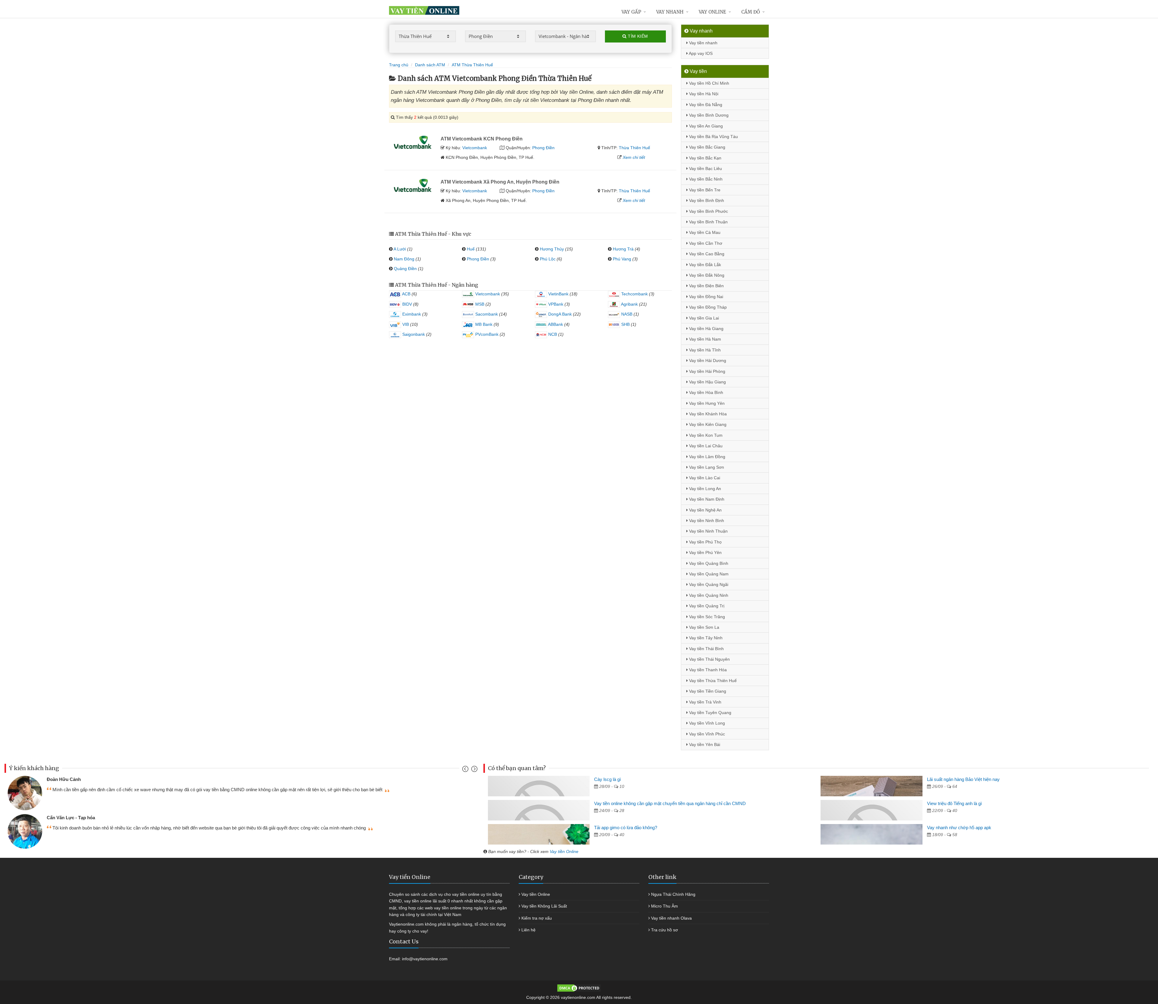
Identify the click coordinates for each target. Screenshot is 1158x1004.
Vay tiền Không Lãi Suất (544, 906)
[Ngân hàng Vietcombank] (413, 142)
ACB (405, 293)
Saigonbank (413, 334)
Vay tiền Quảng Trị (706, 605)
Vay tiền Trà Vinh (704, 702)
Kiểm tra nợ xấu (536, 918)
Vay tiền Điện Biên (706, 285)
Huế (471, 249)
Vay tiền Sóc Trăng (706, 616)
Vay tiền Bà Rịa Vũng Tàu (713, 136)
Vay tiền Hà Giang (705, 328)
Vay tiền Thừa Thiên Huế (712, 680)
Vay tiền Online (564, 851)
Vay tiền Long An (704, 488)
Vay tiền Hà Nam (704, 339)
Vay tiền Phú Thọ (705, 542)
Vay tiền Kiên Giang (707, 424)
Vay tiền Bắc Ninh (705, 179)
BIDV (406, 304)
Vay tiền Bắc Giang (706, 147)
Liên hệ (528, 929)
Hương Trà (623, 249)
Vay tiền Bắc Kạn (704, 158)
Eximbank (411, 314)
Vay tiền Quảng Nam (708, 573)
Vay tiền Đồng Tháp (707, 307)
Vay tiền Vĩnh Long (706, 723)
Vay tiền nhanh (702, 42)
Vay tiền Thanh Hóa (707, 669)
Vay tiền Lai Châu (705, 445)
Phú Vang (622, 259)
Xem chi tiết (634, 157)
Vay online (712, 12)
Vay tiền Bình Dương (708, 115)
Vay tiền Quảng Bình (708, 563)
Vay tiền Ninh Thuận (708, 531)
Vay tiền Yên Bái (704, 744)
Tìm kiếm (637, 36)
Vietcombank (474, 147)
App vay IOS (700, 53)
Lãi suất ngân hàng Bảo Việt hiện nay (963, 779)
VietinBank (557, 293)
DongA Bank (559, 314)
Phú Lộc (547, 259)
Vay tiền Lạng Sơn (706, 467)
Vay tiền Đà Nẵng (705, 104)
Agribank (629, 304)
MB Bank (483, 324)
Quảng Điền (405, 268)
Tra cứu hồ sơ (664, 929)
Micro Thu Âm (664, 906)
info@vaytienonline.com (425, 958)
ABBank (555, 324)
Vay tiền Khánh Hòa (707, 413)
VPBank (555, 304)
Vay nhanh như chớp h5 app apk (959, 827)
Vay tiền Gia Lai (703, 318)
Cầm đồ (750, 12)
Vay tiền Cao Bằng (706, 253)
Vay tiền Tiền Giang (707, 691)
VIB (405, 324)
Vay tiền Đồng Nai (705, 296)
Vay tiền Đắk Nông (706, 275)
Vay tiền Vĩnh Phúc (706, 734)
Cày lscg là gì (607, 779)
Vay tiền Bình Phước (708, 211)
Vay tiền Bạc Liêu (705, 168)
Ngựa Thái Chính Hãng (673, 894)
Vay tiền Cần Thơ (705, 243)
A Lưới (400, 249)
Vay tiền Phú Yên (705, 552)
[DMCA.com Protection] (579, 987)
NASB (626, 314)
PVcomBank (486, 334)
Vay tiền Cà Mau (704, 232)
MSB (479, 304)
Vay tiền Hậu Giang (707, 381)
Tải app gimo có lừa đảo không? (625, 827)
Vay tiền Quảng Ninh (708, 595)
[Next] (473, 770)
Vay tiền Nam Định (706, 499)
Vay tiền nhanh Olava (671, 918)
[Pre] (466, 770)
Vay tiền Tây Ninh (705, 637)
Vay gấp (631, 12)
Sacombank (486, 314)
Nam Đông (404, 259)
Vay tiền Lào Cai (704, 477)
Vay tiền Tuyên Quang (709, 712)
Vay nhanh (670, 12)
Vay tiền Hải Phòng (706, 371)
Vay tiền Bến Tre (704, 189)
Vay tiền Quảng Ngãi (708, 584)
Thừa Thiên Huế (634, 147)
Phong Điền (543, 147)
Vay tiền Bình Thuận (708, 221)
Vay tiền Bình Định (706, 200)
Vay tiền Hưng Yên (706, 403)
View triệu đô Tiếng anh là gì (954, 803)
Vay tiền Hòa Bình (705, 392)
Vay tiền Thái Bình (706, 648)
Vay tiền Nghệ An (705, 510)
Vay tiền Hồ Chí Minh (708, 83)
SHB (625, 324)
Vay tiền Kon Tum (705, 435)
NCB (552, 334)
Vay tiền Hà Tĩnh (704, 350)
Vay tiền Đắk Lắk (704, 264)
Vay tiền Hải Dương (707, 360)
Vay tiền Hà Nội (703, 93)
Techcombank (634, 293)
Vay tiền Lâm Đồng (706, 456)
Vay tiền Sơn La (703, 627)
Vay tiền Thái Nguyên (709, 659)
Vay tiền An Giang (705, 126)
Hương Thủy (552, 249)
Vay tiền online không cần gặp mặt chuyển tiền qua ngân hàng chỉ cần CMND (670, 803)
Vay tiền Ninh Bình (706, 520)
